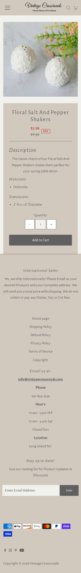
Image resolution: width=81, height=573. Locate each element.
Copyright (40, 360)
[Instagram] (10, 550)
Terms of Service (41, 351)
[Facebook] (5, 550)
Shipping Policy (40, 327)
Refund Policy (41, 335)
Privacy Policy (40, 343)
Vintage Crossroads (44, 563)
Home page (40, 319)
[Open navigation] (11, 7)
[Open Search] (68, 8)
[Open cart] (76, 8)
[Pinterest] (16, 550)
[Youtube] (22, 550)
